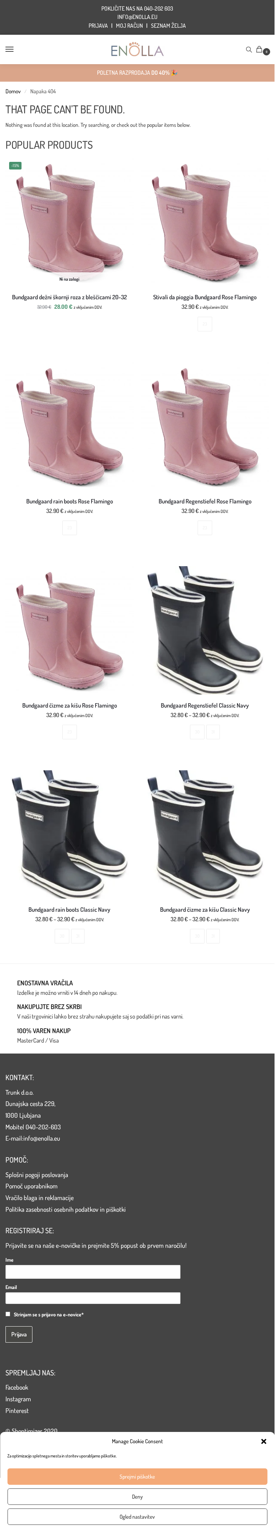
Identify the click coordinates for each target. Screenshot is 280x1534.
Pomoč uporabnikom (31, 1186)
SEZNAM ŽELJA (168, 25)
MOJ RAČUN (129, 25)
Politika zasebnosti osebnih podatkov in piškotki (65, 1209)
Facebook (16, 1387)
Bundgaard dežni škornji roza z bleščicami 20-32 (69, 297)
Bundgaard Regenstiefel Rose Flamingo (205, 501)
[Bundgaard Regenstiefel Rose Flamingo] (205, 426)
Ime (9, 1260)
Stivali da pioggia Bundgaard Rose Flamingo (205, 297)
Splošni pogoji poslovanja (36, 1175)
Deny (137, 1496)
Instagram (18, 1399)
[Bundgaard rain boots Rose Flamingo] (69, 426)
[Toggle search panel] (249, 49)
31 (213, 732)
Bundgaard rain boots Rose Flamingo (69, 501)
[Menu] (16, 49)
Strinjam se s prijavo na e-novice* (49, 1314)
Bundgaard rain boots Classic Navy (69, 909)
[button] (263, 1441)
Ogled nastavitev (137, 1516)
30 (197, 732)
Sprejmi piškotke (137, 1476)
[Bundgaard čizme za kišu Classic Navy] (205, 834)
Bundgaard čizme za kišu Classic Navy (205, 909)
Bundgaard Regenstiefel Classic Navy (205, 705)
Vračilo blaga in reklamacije (39, 1198)
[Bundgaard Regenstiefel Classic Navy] (205, 630)
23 (205, 324)
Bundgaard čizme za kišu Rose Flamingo (69, 705)
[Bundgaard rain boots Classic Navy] (69, 834)
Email (11, 1287)
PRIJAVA (98, 25)
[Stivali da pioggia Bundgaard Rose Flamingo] (205, 222)
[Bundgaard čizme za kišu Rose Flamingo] (69, 630)
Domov (13, 91)
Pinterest (17, 1410)
